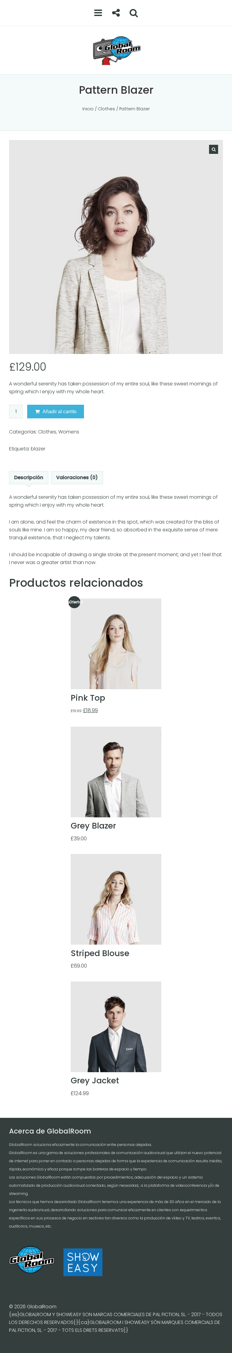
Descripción (28, 477)
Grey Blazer (93, 825)
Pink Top (88, 697)
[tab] (28, 477)
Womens (68, 431)
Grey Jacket (95, 1080)
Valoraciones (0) (77, 477)
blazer (38, 448)
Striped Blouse (100, 953)
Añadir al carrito (59, 411)
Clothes (106, 109)
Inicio (88, 109)
